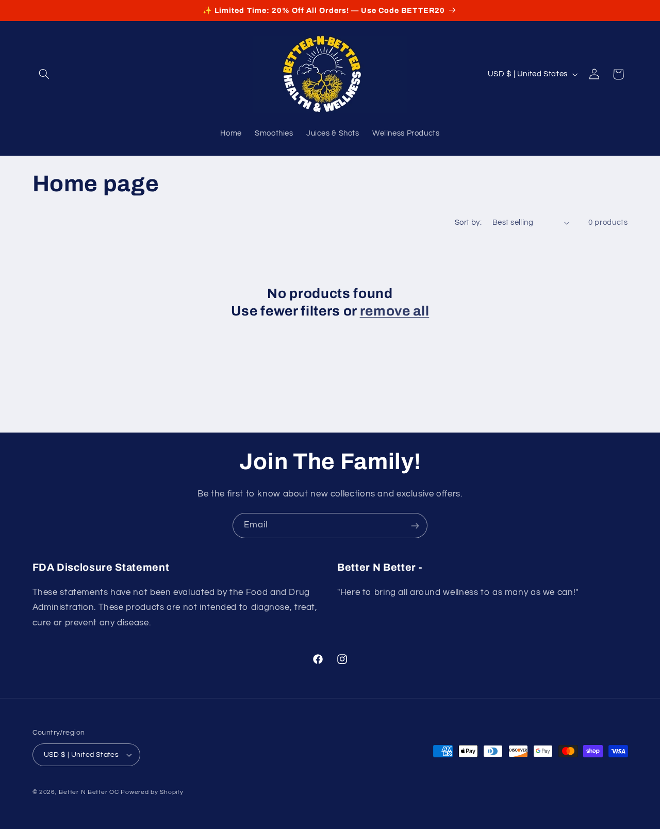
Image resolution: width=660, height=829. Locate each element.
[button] (44, 74)
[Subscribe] (415, 525)
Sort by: (468, 222)
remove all (395, 311)
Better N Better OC (89, 792)
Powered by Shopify (152, 792)
